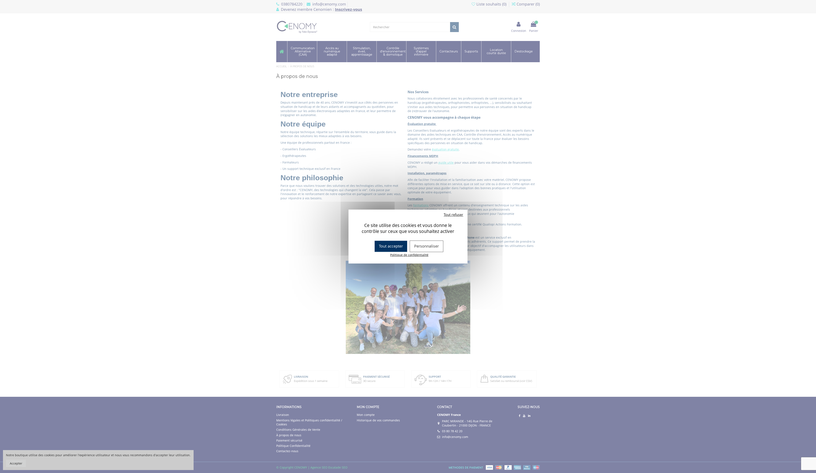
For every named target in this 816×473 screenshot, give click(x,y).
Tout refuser (453, 214)
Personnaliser (426, 246)
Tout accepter (391, 246)
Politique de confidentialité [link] (409, 255)
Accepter (16, 463)
